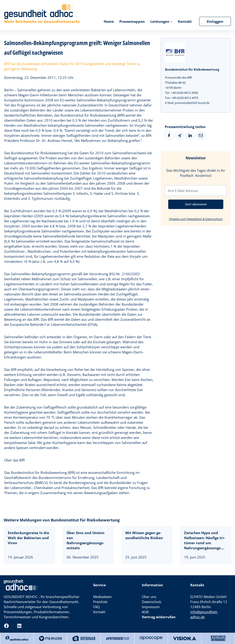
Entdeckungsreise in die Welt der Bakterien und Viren (28, 537)
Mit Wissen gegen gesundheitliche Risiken (144, 535)
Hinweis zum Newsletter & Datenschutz (196, 219)
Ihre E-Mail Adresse (183, 190)
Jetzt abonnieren (196, 204)
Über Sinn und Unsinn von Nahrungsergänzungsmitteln (85, 540)
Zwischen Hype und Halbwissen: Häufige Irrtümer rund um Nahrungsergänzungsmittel (204, 540)
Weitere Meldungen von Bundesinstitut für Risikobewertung (62, 520)
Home (109, 21)
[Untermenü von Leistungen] (171, 21)
